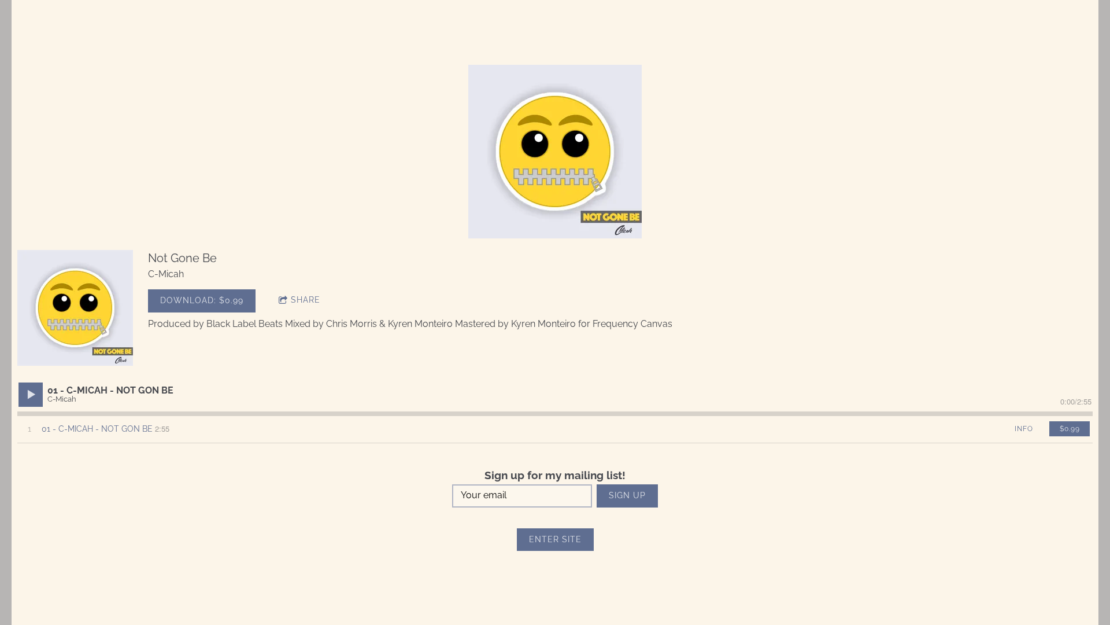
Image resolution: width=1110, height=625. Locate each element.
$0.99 (1070, 429)
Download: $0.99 (201, 300)
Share (305, 299)
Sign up (627, 495)
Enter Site (555, 539)
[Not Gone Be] (75, 308)
